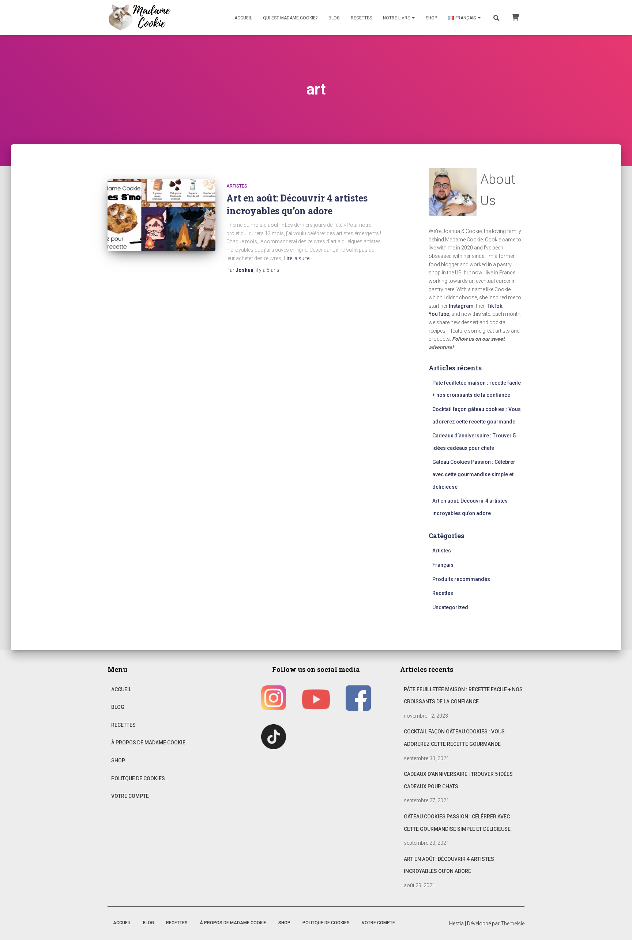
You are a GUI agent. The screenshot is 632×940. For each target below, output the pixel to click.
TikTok (494, 306)
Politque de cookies (138, 778)
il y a (267, 270)
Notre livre (397, 18)
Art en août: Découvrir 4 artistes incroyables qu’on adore (449, 865)
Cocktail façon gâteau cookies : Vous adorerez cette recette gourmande (454, 738)
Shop (431, 18)
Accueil (243, 18)
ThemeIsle (512, 923)
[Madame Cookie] (139, 17)
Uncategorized (450, 607)
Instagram (461, 306)
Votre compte (130, 796)
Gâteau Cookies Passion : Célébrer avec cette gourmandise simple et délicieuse (473, 474)
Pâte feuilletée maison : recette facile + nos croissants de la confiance (463, 696)
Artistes (236, 186)
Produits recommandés (461, 579)
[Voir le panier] (515, 17)
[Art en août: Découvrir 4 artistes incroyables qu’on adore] (161, 215)
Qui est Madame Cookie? (290, 18)
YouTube (439, 314)
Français (443, 565)
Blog (334, 18)
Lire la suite (296, 258)
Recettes (361, 18)
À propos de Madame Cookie (148, 742)
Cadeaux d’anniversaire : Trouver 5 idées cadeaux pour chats (458, 780)
